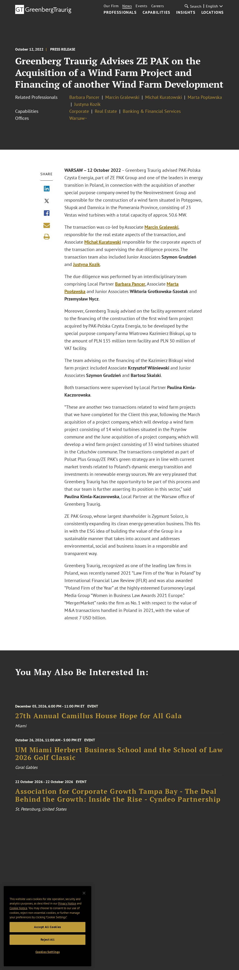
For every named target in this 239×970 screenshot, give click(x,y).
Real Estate (106, 111)
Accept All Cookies (47, 927)
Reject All (48, 940)
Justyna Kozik (87, 104)
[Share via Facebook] (46, 213)
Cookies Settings (47, 952)
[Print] (47, 236)
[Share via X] (46, 201)
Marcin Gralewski (122, 97)
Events (141, 6)
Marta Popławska (205, 97)
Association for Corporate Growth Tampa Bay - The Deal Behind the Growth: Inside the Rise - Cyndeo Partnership (118, 795)
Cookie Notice (18, 908)
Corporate (79, 111)
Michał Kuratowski (163, 97)
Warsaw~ (78, 118)
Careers (157, 6)
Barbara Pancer (84, 97)
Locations (212, 12)
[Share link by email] (46, 225)
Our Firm (111, 6)
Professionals (120, 12)
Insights (186, 12)
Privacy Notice (67, 903)
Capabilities (156, 12)
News (127, 6)
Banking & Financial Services (152, 111)
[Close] (84, 893)
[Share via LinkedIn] (46, 189)
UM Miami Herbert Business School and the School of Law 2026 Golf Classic (119, 754)
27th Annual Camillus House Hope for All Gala (98, 716)
